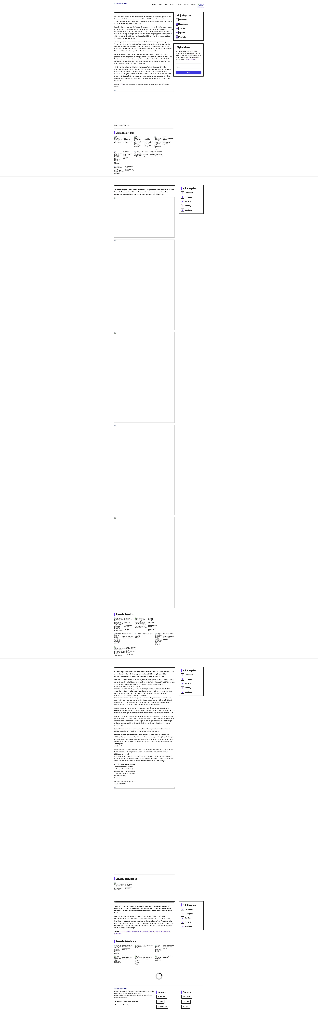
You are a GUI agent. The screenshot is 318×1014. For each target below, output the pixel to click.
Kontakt (186, 1006)
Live (166, 4)
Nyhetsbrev (162, 996)
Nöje (160, 4)
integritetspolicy (191, 59)
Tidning (160, 1001)
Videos (186, 4)
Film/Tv (178, 4)
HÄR (121, 84)
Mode (172, 4)
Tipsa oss (186, 1001)
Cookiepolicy (162, 1006)
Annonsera (186, 996)
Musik (154, 4)
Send (188, 72)
